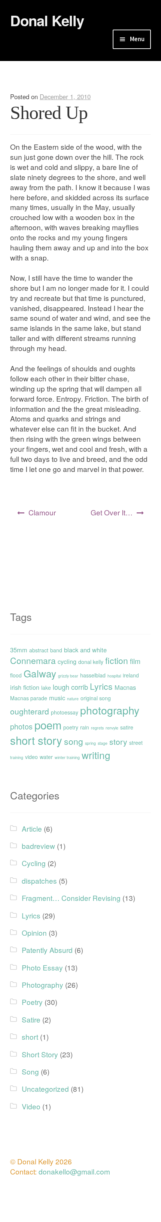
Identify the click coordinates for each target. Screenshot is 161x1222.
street (136, 742)
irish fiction (24, 687)
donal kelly (90, 661)
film (135, 661)
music (57, 697)
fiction (116, 660)
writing (96, 755)
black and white (85, 649)
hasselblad (93, 675)
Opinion (34, 932)
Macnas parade (28, 698)
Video (31, 1106)
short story (36, 740)
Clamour (42, 512)
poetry (70, 727)
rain (84, 727)
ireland (131, 675)
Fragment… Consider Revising (71, 898)
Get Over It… (112, 512)
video (31, 757)
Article (32, 828)
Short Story (40, 1054)
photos (21, 726)
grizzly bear (68, 676)
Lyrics (101, 686)
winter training (67, 757)
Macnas (125, 687)
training (16, 757)
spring (90, 743)
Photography (42, 984)
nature (73, 698)
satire (126, 727)
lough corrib (70, 687)
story (118, 741)
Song (30, 1071)
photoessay (64, 712)
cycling (67, 661)
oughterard (29, 711)
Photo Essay (42, 967)
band (56, 650)
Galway (40, 673)
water (46, 757)
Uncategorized (45, 1089)
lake (46, 687)
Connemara (33, 660)
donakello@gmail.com (74, 1171)
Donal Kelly (47, 20)
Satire (31, 1019)
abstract (38, 650)
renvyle (112, 728)
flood (16, 675)
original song (95, 698)
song (73, 741)
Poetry (32, 1002)
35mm (18, 649)
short (30, 1036)
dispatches (39, 880)
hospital (114, 676)
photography (109, 709)
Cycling (34, 863)
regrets (97, 728)
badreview (38, 846)
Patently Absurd (47, 950)
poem (47, 724)
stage (102, 743)
